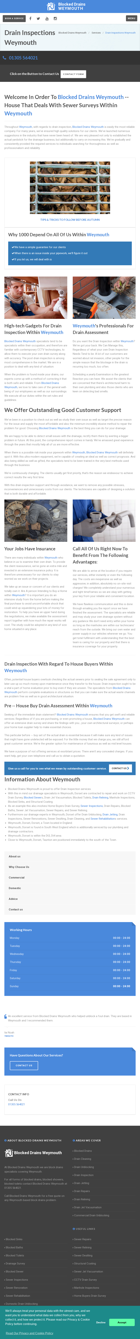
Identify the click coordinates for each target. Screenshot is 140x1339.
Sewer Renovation (17, 1287)
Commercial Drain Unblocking (91, 1215)
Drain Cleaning (82, 1159)
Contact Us (119, 768)
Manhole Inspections (86, 1287)
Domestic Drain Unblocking (22, 1303)
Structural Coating (85, 1263)
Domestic (15, 888)
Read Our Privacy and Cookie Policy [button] (29, 1333)
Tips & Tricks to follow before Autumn (70, 219)
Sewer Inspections (92, 806)
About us (14, 856)
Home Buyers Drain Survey (90, 1295)
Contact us (16, 909)
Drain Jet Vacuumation (88, 1207)
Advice (13, 899)
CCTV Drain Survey (85, 1279)
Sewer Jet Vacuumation (88, 1271)
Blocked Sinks (14, 1239)
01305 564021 (23, 57)
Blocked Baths (14, 1247)
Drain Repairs (82, 1191)
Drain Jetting (110, 814)
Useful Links (85, 1228)
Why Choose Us (19, 867)
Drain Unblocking (84, 1167)
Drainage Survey (15, 1263)
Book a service (14, 18)
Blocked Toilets (15, 1255)
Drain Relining (100, 797)
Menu (131, 18)
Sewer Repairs (82, 1239)
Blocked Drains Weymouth (38, 1153)
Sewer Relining (83, 1247)
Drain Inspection (84, 1175)
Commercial (16, 877)
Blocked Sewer (33, 797)
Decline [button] (101, 1322)
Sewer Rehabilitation (103, 818)
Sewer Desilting (83, 1255)
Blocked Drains (83, 1151)
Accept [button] (122, 1322)
